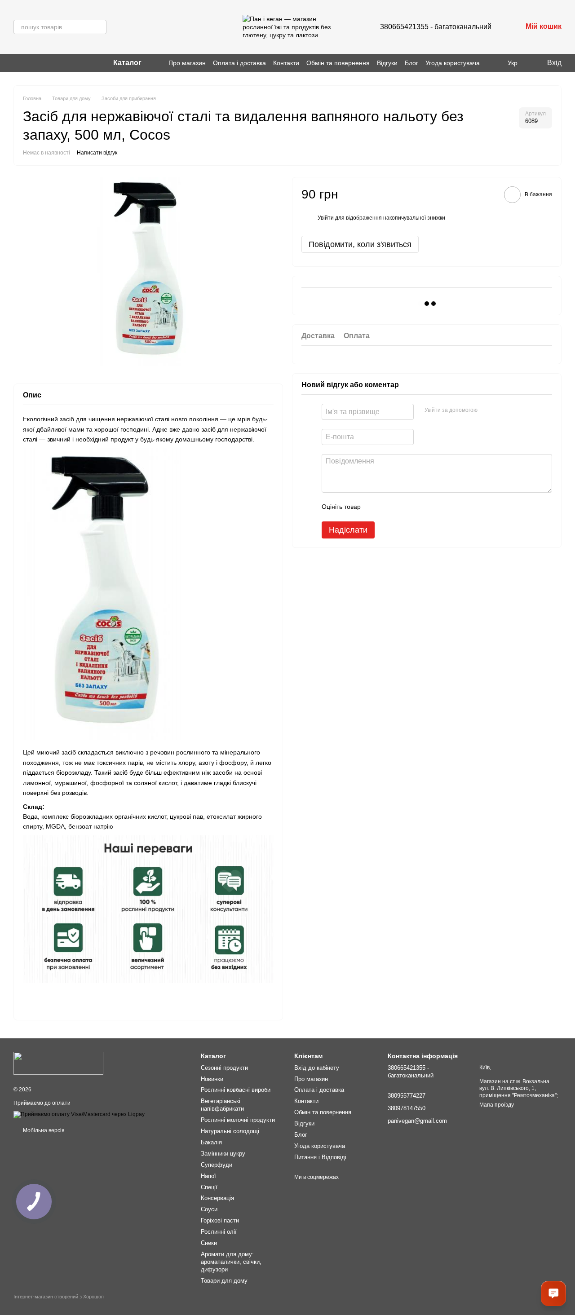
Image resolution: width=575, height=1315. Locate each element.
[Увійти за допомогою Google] (501, 410)
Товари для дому (224, 1280)
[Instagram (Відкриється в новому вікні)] (17, 62)
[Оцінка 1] (375, 507)
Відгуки (387, 62)
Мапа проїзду (496, 1105)
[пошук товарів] (99, 27)
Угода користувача (452, 62)
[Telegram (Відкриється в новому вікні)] (38, 62)
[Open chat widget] (553, 1293)
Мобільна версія (43, 1130)
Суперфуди (216, 1164)
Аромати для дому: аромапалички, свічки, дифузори (231, 1262)
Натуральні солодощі (230, 1131)
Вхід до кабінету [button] (316, 1067)
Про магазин (187, 62)
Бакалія (211, 1142)
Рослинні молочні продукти (238, 1119)
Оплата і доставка (239, 62)
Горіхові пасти (220, 1220)
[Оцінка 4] (418, 507)
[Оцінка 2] (390, 507)
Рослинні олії (219, 1231)
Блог (411, 62)
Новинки (212, 1079)
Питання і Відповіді (320, 1157)
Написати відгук (97, 153)
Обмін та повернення (338, 62)
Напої (208, 1176)
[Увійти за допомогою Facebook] (487, 410)
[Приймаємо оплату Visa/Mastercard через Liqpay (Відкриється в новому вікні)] (79, 1114)
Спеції (209, 1187)
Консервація (217, 1198)
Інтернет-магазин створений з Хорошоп (58, 1296)
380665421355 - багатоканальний (435, 27)
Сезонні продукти (224, 1067)
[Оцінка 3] (404, 507)
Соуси (209, 1209)
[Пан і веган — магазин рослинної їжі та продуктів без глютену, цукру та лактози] (58, 1062)
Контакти (286, 62)
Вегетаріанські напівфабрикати (222, 1105)
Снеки (209, 1243)
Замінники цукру (223, 1153)
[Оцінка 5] (433, 507)
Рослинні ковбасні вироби (235, 1089)
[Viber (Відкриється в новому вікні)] (27, 62)
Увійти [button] (326, 218)
